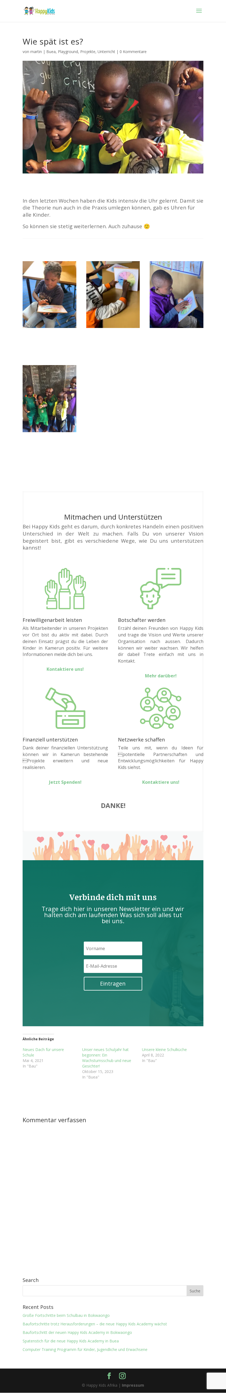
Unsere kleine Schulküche (164, 1049)
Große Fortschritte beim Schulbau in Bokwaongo (66, 1315)
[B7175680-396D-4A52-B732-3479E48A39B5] (176, 327)
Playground (68, 51)
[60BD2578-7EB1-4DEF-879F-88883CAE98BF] (49, 432)
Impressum (133, 1385)
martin (36, 51)
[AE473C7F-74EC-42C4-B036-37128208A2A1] (49, 327)
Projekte (87, 51)
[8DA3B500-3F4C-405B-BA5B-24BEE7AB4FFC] (113, 327)
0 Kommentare (133, 51)
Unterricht (106, 51)
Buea (51, 51)
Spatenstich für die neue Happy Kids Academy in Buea (71, 1341)
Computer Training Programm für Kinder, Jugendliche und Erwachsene (85, 1349)
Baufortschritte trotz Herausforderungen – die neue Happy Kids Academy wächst (95, 1323)
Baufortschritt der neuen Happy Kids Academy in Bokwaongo (77, 1332)
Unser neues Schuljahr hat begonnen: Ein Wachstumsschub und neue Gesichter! (106, 1058)
